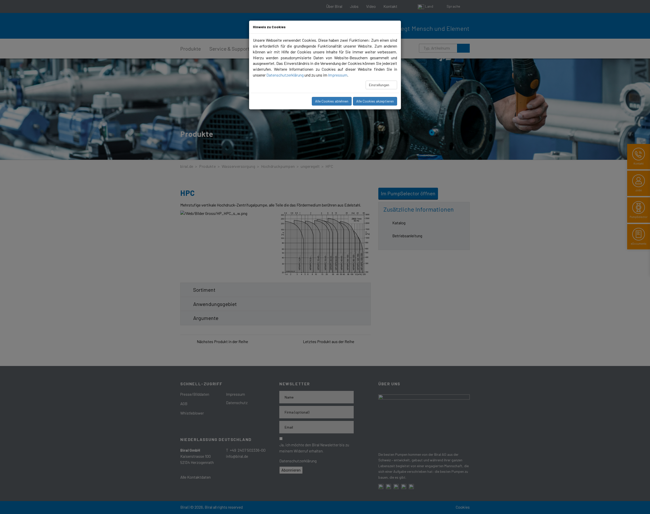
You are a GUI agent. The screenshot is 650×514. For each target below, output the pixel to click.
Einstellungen (379, 85)
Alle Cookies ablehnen (331, 101)
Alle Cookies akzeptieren (375, 101)
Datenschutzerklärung (285, 74)
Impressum (337, 74)
